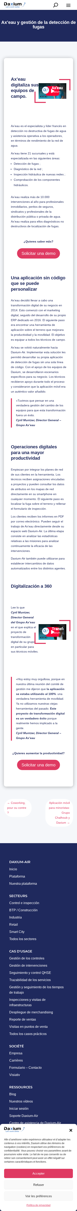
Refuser (38, 1185)
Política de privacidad (38, 1205)
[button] (71, 1130)
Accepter (38, 1173)
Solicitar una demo (38, 253)
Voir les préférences (38, 1196)
